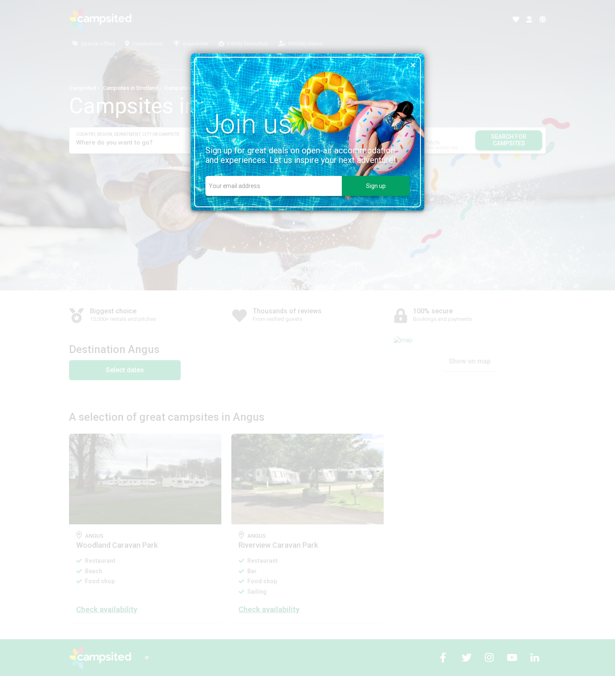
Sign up (376, 186)
